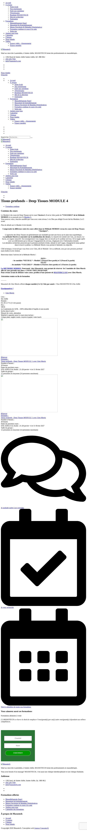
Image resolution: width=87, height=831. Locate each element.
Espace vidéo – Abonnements (20, 43)
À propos (8, 5)
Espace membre (15, 45)
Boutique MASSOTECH (19, 15)
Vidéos (7, 41)
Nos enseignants (16, 9)
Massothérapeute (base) (18, 23)
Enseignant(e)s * (7, 289)
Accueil (8, 3)
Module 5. (27, 217)
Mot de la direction (16, 17)
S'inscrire (4, 75)
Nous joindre (10, 39)
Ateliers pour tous (11, 33)
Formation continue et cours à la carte (23, 29)
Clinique (8, 37)
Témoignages (15, 13)
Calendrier (9, 35)
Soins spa (13, 31)
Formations (9, 21)
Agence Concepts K (41, 828)
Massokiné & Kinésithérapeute (21, 25)
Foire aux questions (17, 11)
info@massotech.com (13, 61)
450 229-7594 (10, 59)
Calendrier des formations (14, 809)
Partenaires (14, 19)
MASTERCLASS (61, 272)
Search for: (5, 137)
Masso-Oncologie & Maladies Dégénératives (26, 27)
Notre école (14, 7)
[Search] (31, 137)
